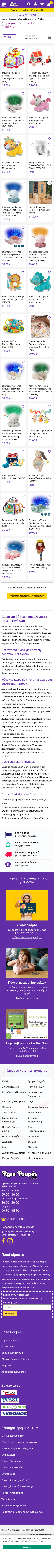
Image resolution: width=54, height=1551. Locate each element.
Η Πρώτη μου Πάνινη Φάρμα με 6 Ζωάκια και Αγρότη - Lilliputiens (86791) (39, 77)
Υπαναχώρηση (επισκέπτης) (17, 1486)
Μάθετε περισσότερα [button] (35, 1541)
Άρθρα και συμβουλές (13, 1371)
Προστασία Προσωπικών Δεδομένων (22, 1511)
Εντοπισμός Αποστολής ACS (17, 1448)
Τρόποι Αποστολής (12, 1467)
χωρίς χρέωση (22, 865)
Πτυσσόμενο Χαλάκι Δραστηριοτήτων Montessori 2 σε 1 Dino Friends (39, 345)
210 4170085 (15, 1219)
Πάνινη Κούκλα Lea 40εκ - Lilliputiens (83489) (40, 566)
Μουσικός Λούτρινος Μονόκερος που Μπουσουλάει (38, 120)
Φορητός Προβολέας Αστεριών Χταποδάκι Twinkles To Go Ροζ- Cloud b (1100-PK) (38, 256)
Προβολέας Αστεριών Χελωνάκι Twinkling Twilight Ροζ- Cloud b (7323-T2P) (12, 569)
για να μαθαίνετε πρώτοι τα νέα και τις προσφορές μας (22, 1300)
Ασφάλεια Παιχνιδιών (13, 1505)
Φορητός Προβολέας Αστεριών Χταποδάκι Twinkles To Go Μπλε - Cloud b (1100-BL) (12, 211)
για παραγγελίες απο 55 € (27, 855)
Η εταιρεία (7, 1346)
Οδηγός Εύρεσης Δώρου (15, 1359)
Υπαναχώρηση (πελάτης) (15, 1480)
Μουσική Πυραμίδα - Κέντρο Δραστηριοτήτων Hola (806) (12, 77)
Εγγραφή (10, 1313)
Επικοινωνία (8, 1454)
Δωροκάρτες (8, 1365)
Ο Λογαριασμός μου (12, 1435)
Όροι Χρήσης (8, 1499)
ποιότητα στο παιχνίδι (25, 836)
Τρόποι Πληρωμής (11, 1461)
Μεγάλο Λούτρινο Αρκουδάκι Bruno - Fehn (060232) (40, 478)
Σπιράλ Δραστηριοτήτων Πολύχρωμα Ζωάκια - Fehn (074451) (40, 434)
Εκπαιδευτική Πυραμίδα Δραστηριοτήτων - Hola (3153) (13, 523)
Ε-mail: (4, 1235)
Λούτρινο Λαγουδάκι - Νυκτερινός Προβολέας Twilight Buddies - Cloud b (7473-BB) (40, 390)
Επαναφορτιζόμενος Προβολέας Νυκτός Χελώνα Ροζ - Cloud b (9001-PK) (12, 256)
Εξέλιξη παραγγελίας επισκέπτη (19, 1442)
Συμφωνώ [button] (27, 1547)
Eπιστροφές (8, 1473)
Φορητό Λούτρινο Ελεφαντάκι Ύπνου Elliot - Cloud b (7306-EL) (40, 165)
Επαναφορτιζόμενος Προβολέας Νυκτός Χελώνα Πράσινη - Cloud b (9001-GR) (40, 524)
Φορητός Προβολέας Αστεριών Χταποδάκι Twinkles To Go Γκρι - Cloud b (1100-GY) (12, 435)
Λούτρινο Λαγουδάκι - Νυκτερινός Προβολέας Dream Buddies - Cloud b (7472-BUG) (13, 121)
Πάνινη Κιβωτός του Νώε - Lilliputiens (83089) (13, 476)
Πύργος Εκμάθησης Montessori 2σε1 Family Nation (39, 210)
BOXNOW (29, 10)
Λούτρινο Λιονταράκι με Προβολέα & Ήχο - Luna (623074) (13, 299)
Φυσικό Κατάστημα (12, 1352)
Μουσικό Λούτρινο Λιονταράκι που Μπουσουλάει (10, 165)
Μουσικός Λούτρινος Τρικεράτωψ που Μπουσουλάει (38, 299)
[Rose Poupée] (13, 4)
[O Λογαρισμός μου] (35, 4)
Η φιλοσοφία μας (11, 1340)
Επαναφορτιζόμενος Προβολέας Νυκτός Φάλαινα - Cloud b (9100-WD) (13, 390)
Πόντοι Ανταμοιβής (12, 1492)
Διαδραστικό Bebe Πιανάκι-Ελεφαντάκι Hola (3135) (11, 344)
